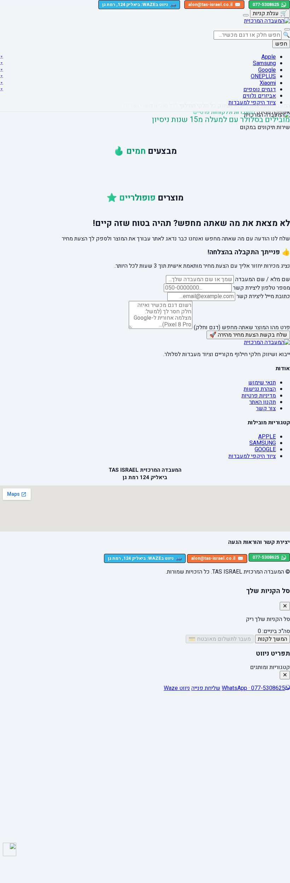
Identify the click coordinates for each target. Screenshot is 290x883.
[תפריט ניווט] (287, 29)
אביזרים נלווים (259, 96)
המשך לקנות (272, 639)
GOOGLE (265, 449)
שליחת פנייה (205, 688)
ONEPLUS (263, 76)
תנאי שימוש (262, 382)
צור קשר (266, 408)
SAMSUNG (262, 443)
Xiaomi (268, 83)
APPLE (267, 436)
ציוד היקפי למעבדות (252, 102)
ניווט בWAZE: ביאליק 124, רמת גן (139, 4)
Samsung (264, 63)
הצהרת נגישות (260, 389)
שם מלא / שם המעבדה (262, 279)
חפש (281, 44)
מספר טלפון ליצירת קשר (261, 288)
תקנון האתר (262, 402)
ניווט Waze (177, 688)
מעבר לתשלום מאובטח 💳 (219, 639)
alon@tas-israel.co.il (214, 4)
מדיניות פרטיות (259, 395)
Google (267, 70)
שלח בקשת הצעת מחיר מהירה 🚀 (248, 335)
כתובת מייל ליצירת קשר (263, 296)
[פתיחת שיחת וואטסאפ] (9, 849)
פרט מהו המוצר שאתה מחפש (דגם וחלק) (242, 327)
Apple (268, 57)
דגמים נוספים (259, 89)
